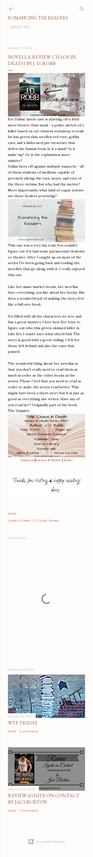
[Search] (82, 8)
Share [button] (12, 513)
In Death (24, 520)
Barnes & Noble (48, 460)
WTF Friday (22, 722)
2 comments (29, 731)
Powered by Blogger (50, 841)
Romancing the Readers (38, 18)
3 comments (29, 810)
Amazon (26, 460)
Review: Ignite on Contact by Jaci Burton (44, 798)
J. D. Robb (39, 520)
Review (54, 520)
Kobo (68, 460)
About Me (20, 27)
